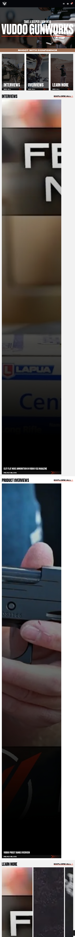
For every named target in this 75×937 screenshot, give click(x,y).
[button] (63, 3)
